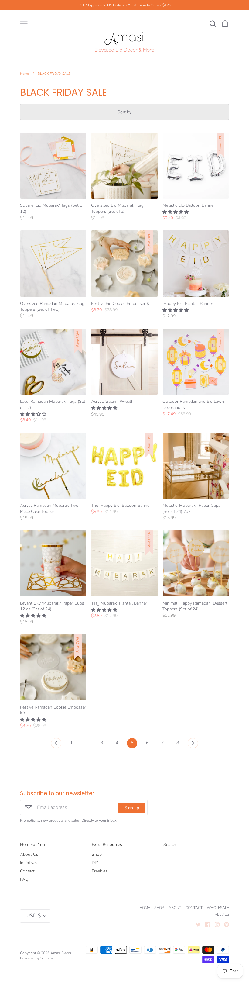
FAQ (24, 879)
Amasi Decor (60, 953)
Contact (27, 871)
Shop (97, 854)
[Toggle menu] (24, 23)
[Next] (193, 745)
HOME (144, 907)
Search (169, 845)
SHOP (159, 907)
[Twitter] (196, 924)
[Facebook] (205, 924)
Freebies (99, 871)
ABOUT (175, 907)
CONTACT (194, 907)
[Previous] (56, 745)
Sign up (131, 807)
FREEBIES (221, 914)
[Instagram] (215, 924)
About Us (29, 854)
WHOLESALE (218, 907)
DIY (95, 863)
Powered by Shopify (36, 958)
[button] (176, 212)
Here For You (32, 845)
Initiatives (29, 863)
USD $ (33, 915)
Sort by (124, 112)
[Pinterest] (224, 924)
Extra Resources (107, 845)
